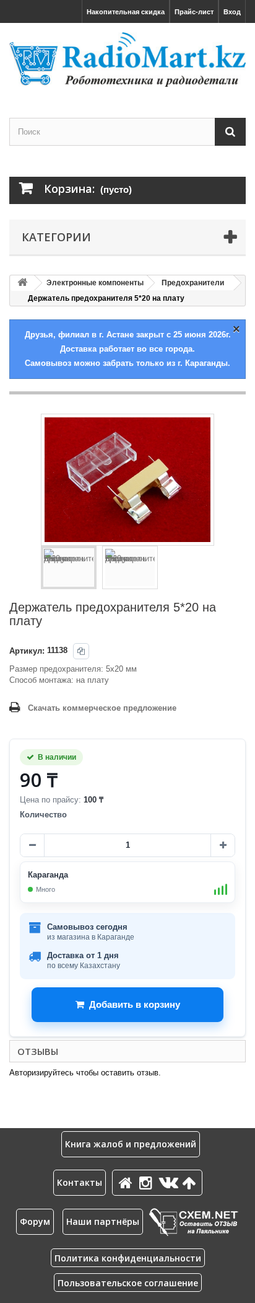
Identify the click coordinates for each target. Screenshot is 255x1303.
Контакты (79, 1182)
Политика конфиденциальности (127, 1258)
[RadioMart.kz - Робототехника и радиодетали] (127, 59)
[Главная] (127, 1182)
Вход (232, 12)
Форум (35, 1221)
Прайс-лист (194, 12)
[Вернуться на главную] (22, 283)
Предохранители (193, 282)
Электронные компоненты (95, 282)
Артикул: (27, 651)
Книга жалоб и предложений (130, 1144)
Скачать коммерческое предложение (102, 708)
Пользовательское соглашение (128, 1283)
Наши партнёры (102, 1221)
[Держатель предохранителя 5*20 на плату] (68, 567)
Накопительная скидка (126, 12)
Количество (43, 814)
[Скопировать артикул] (81, 651)
